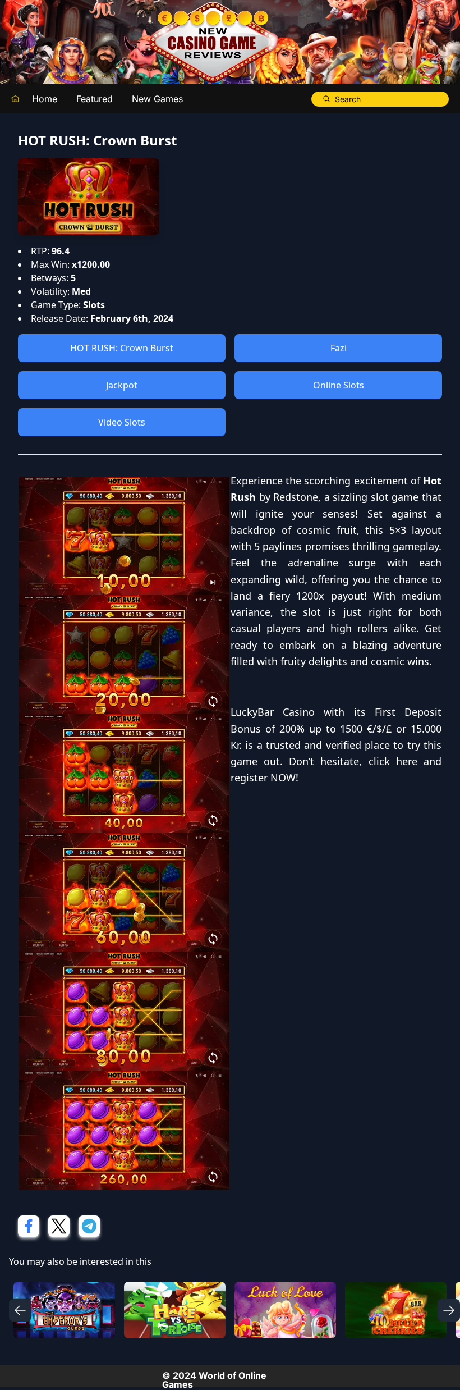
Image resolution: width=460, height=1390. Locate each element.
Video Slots (121, 422)
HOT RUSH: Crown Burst (121, 348)
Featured (94, 98)
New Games (157, 98)
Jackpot (121, 385)
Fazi (338, 348)
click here (393, 761)
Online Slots (338, 385)
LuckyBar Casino (273, 712)
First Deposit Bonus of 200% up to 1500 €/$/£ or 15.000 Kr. (336, 728)
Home (44, 98)
